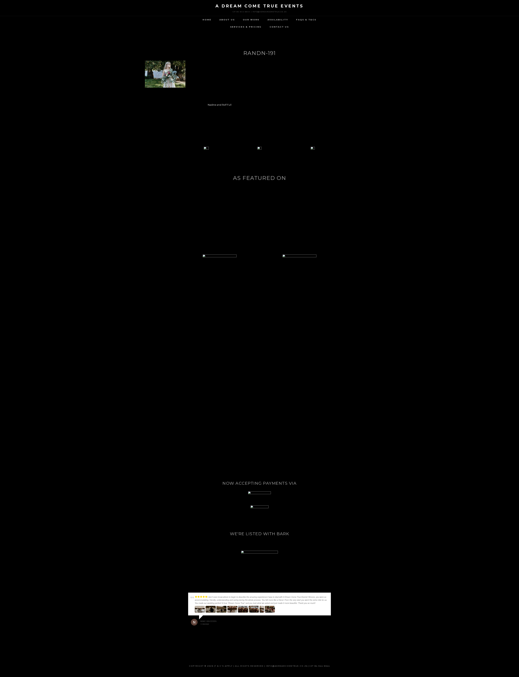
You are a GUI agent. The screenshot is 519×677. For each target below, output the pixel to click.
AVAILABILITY (277, 19)
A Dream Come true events (259, 6)
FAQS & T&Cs (306, 19)
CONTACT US (279, 27)
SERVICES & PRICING (246, 27)
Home (207, 19)
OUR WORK (251, 19)
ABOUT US (227, 19)
